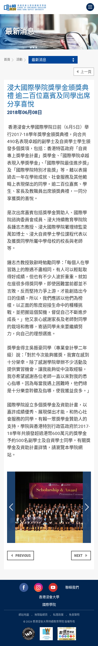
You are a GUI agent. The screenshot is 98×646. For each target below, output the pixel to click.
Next (78, 555)
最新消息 (39, 59)
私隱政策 (58, 614)
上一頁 (85, 71)
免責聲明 (74, 614)
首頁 (7, 59)
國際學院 (49, 604)
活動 (19, 59)
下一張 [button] (87, 507)
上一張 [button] (11, 507)
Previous (23, 555)
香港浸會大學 (49, 596)
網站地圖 (24, 614)
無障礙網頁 (41, 614)
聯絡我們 (72, 587)
